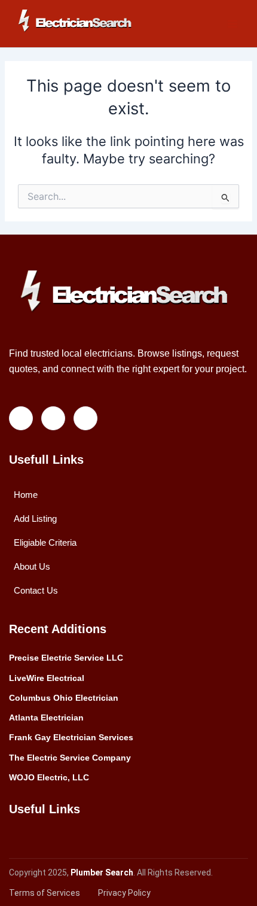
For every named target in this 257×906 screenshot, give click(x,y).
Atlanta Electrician (46, 717)
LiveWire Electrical (46, 678)
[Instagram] (85, 418)
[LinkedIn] (53, 418)
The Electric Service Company (70, 757)
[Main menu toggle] (232, 24)
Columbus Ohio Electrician (63, 698)
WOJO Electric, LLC (49, 777)
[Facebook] (21, 418)
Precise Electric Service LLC (66, 657)
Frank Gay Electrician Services (71, 737)
